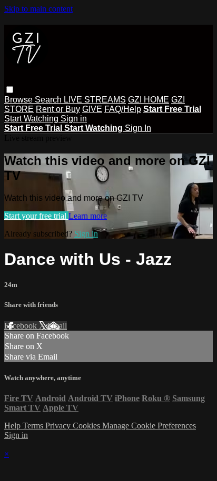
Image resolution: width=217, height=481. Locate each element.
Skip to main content (38, 8)
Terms (34, 425)
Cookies (87, 425)
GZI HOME (148, 99)
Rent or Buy (58, 109)
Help (13, 425)
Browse (19, 99)
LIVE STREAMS (95, 99)
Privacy (59, 425)
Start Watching (32, 118)
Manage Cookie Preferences (149, 425)
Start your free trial (36, 215)
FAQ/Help (122, 109)
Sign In (138, 128)
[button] (9, 89)
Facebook (21, 325)
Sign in (74, 118)
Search (49, 99)
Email (57, 325)
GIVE (92, 109)
